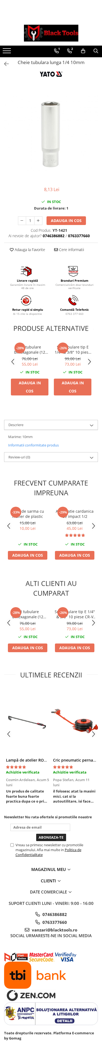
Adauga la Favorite (29, 249)
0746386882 (54, 914)
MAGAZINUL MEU (49, 869)
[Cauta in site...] (96, 51)
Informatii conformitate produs (33, 445)
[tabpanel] (51, 134)
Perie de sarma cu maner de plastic (27, 514)
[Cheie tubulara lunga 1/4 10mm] (51, 134)
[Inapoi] (4, 64)
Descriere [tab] (15, 424)
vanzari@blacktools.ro (54, 930)
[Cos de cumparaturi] (83, 51)
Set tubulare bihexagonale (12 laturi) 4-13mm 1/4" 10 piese (29, 349)
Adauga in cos (66, 220)
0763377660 (54, 922)
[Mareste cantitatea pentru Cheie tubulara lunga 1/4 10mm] (38, 220)
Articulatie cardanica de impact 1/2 (75, 514)
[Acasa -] (51, 33)
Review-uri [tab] (19, 457)
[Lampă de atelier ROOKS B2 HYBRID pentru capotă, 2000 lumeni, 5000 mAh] (27, 721)
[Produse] (7, 52)
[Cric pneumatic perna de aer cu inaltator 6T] (74, 721)
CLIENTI (49, 880)
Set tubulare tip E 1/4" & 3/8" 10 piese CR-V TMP (73, 349)
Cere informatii (71, 249)
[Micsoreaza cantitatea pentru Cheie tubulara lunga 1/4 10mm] (22, 220)
